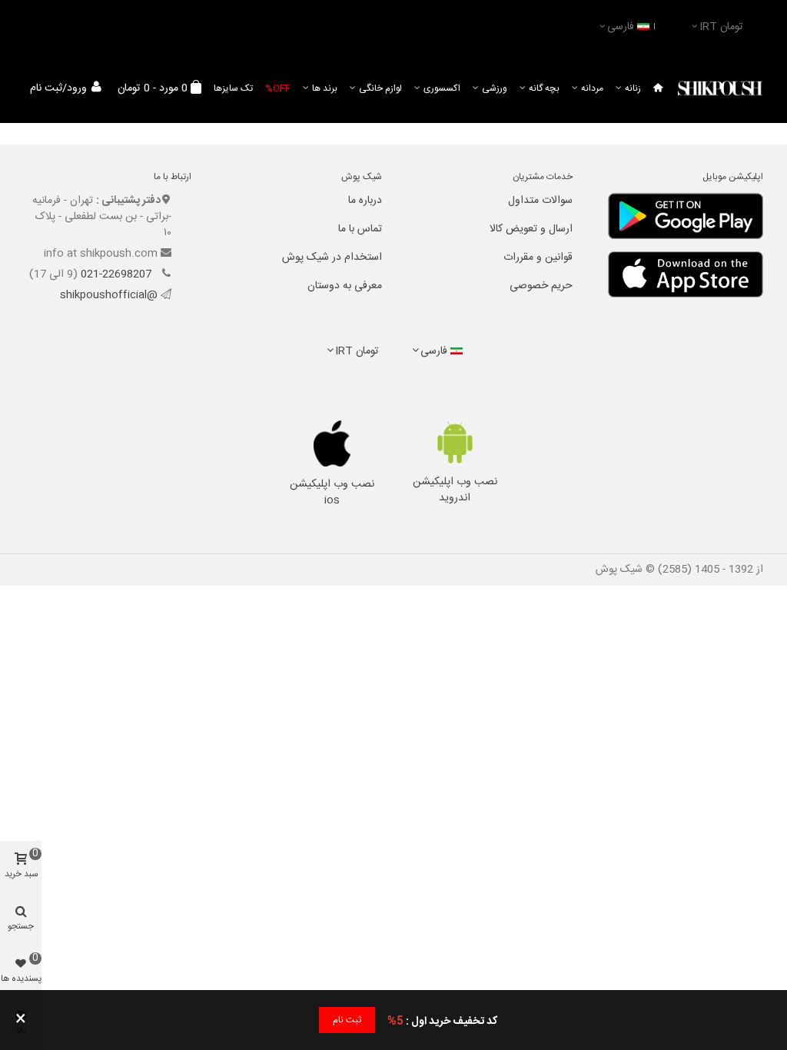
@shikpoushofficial (109, 295)
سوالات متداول (540, 200)
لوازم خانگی (380, 88)
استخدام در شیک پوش (332, 257)
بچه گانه (544, 88)
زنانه (633, 88)
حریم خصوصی (541, 286)
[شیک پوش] (720, 89)
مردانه (592, 88)
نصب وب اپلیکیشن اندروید (455, 490)
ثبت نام (347, 1020)
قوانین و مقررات (538, 257)
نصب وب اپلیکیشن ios (332, 492)
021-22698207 (117, 274)
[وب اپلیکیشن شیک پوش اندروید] (454, 442)
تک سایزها (233, 88)
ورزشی (494, 88)
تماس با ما (360, 229)
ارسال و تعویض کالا (531, 229)
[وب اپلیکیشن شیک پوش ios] (332, 443)
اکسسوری (441, 88)
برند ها (324, 88)
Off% (278, 88)
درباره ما (365, 200)
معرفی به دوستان (344, 286)
